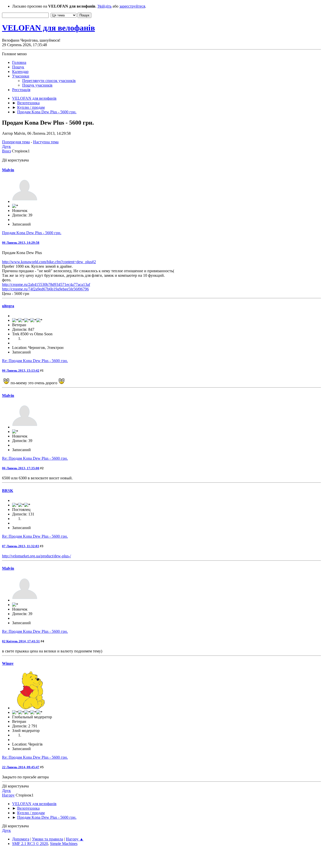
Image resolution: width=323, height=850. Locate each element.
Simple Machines (63, 843)
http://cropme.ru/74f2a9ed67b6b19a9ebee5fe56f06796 (45, 289)
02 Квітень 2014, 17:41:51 (21, 641)
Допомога (20, 839)
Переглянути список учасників (49, 80)
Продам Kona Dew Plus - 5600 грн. (31, 233)
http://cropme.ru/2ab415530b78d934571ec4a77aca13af (46, 284)
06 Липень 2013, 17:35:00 (20, 468)
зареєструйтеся (132, 6)
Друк (6, 146)
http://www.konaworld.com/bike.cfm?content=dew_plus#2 (49, 262)
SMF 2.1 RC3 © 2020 (30, 843)
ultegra (8, 306)
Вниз (6, 151)
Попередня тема (16, 142)
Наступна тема (46, 142)
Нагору (8, 795)
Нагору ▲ (75, 839)
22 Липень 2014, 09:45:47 (20, 767)
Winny (8, 663)
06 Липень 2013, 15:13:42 (20, 370)
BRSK (7, 490)
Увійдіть (104, 6)
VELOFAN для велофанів (48, 27)
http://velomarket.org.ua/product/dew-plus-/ (36, 556)
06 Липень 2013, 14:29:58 (20, 242)
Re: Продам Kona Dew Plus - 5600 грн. (35, 361)
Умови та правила (47, 839)
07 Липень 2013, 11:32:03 (20, 546)
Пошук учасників (37, 85)
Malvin (8, 170)
